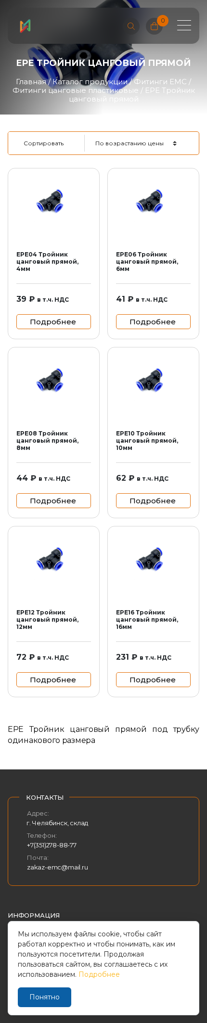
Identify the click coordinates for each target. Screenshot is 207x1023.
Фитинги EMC (160, 81)
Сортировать (44, 143)
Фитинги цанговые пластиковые (76, 90)
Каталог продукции (90, 81)
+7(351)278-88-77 (52, 845)
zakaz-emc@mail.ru (57, 867)
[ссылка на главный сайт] (25, 26)
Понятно (44, 997)
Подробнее (99, 974)
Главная (31, 81)
